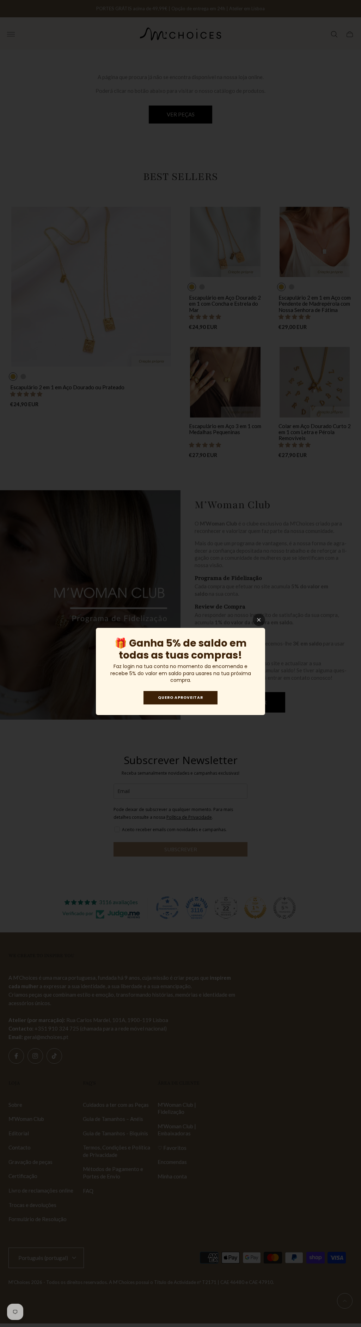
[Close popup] (259, 620)
